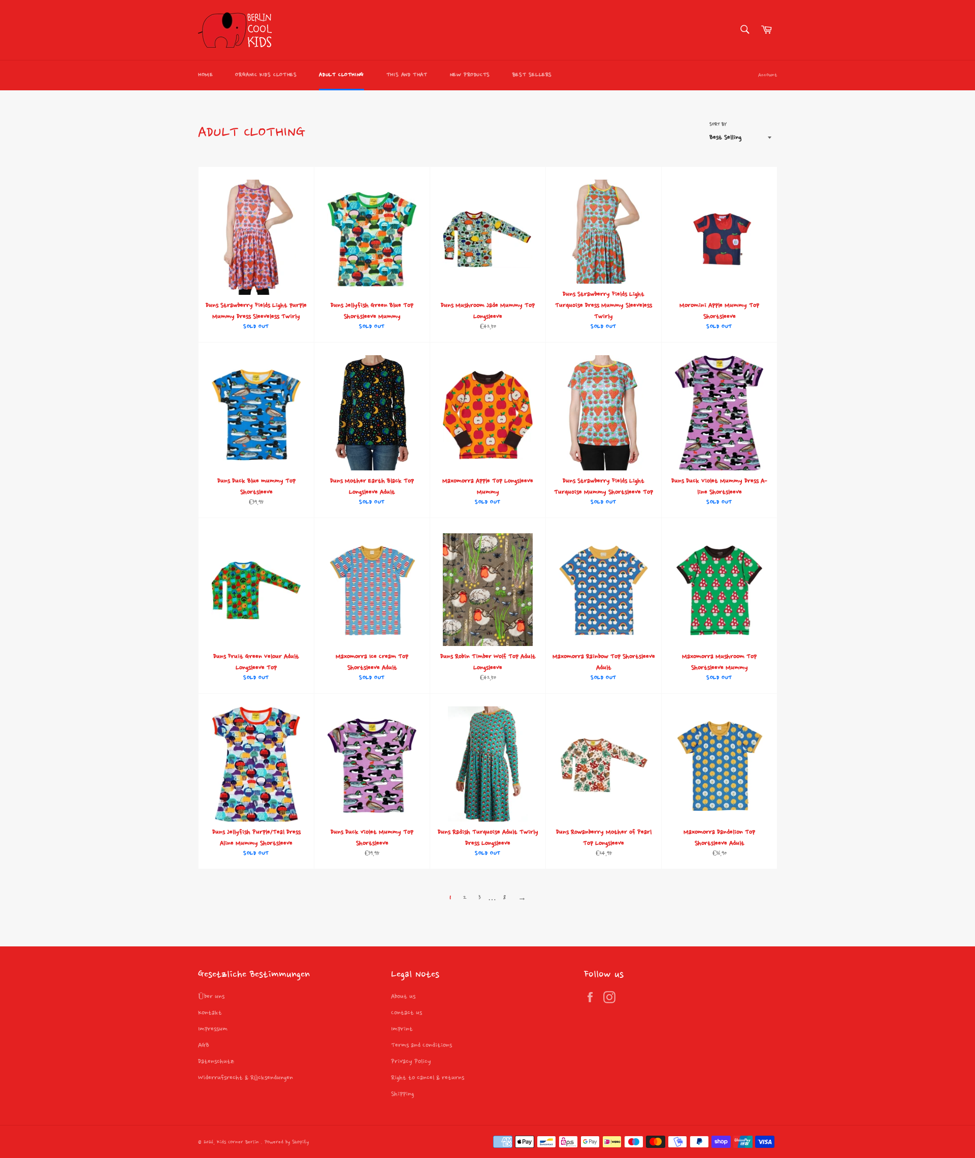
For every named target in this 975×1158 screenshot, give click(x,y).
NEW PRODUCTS (470, 75)
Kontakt (210, 1013)
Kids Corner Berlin (239, 1142)
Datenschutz (216, 1062)
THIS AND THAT (407, 75)
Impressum (213, 1029)
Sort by (718, 124)
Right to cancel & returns (427, 1078)
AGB (203, 1045)
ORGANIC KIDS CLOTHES (266, 75)
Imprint (402, 1029)
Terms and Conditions (421, 1045)
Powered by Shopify (287, 1142)
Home (205, 75)
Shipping (402, 1094)
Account (767, 75)
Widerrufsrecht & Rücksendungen (245, 1078)
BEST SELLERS (532, 75)
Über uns (211, 997)
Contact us (406, 1013)
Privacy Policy (411, 1062)
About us (403, 997)
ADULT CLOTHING (341, 75)
